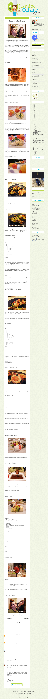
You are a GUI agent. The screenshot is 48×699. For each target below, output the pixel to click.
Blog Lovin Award (36, 132)
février (35, 130)
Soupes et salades (34, 83)
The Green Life (34, 222)
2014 (33, 116)
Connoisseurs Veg (34, 203)
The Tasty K (34, 225)
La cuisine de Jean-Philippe (36, 194)
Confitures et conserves (35, 62)
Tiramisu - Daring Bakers (37, 131)
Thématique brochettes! (37, 139)
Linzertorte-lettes (36, 145)
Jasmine (38, 20)
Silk (32, 197)
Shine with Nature (34, 219)
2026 (33, 104)
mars (34, 129)
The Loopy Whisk (34, 224)
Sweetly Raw (34, 220)
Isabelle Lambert (9, 641)
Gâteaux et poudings (35, 73)
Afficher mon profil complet (36, 29)
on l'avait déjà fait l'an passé (10, 46)
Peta (32, 216)
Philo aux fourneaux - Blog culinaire (12, 634)
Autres (33, 52)
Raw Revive (33, 218)
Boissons (33, 55)
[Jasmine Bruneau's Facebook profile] (38, 239)
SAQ (28, 423)
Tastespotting (34, 221)
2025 (33, 105)
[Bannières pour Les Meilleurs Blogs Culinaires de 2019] (38, 39)
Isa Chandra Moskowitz (35, 210)
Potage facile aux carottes (37, 146)
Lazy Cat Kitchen (34, 212)
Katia (7, 649)
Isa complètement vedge (35, 192)
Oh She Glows (34, 215)
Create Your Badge (34, 240)
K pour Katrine (34, 193)
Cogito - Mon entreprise (36, 236)
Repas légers (34, 82)
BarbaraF (8, 671)
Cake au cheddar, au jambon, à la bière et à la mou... (38, 136)
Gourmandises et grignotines (14, 17)
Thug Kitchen (34, 227)
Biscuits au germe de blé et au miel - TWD (38, 135)
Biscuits (33, 54)
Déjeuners (33, 69)
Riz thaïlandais (35, 148)
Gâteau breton (35, 133)
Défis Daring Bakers (35, 66)
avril (34, 128)
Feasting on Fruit (34, 206)
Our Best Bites (14, 237)
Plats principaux (23, 17)
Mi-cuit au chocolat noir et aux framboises (38, 144)
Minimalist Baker (34, 213)
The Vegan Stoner (34, 226)
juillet (35, 125)
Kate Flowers (34, 211)
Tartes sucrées (34, 86)
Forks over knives (34, 207)
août (34, 124)
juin (34, 126)
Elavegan (33, 204)
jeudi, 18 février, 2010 (9, 646)
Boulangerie (34, 58)
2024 (33, 106)
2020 (33, 110)
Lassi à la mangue (36, 147)
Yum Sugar (11, 395)
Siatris (31, 693)
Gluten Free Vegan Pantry (36, 208)
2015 (33, 115)
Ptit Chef (11, 323)
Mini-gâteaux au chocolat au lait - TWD (38, 150)
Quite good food (34, 217)
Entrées (33, 72)
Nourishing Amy (34, 214)
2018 (33, 112)
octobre (35, 122)
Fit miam (33, 191)
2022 (33, 108)
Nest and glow (34, 214)
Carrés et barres (34, 59)
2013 (33, 117)
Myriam (8, 657)
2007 (33, 154)
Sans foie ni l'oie (34, 196)
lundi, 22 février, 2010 (9, 667)
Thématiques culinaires (16, 18)
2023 (33, 107)
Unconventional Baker (35, 228)
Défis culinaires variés (35, 65)
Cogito (24, 693)
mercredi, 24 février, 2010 (10, 675)
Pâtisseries (33, 79)
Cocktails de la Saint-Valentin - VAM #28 (38, 138)
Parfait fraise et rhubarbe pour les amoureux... (38, 143)
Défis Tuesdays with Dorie (36, 68)
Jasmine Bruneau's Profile (35, 238)
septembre (35, 123)
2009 (33, 152)
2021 (33, 109)
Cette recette (9, 237)
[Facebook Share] (13, 615)
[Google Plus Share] (17, 615)
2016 (33, 114)
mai (34, 127)
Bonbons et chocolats (35, 56)
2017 (33, 113)
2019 (33, 111)
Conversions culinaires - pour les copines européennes (37, 235)
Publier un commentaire (17, 684)
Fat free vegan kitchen (35, 205)
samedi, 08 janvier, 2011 (10, 681)
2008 (33, 153)
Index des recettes (35, 76)
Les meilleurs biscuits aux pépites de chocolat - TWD (38, 141)
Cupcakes (33, 63)
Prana (33, 195)
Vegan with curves (34, 229)
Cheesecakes (34, 61)
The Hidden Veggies (35, 223)
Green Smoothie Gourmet (36, 209)
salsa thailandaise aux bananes (23, 128)
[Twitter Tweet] (10, 615)
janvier (35, 151)
